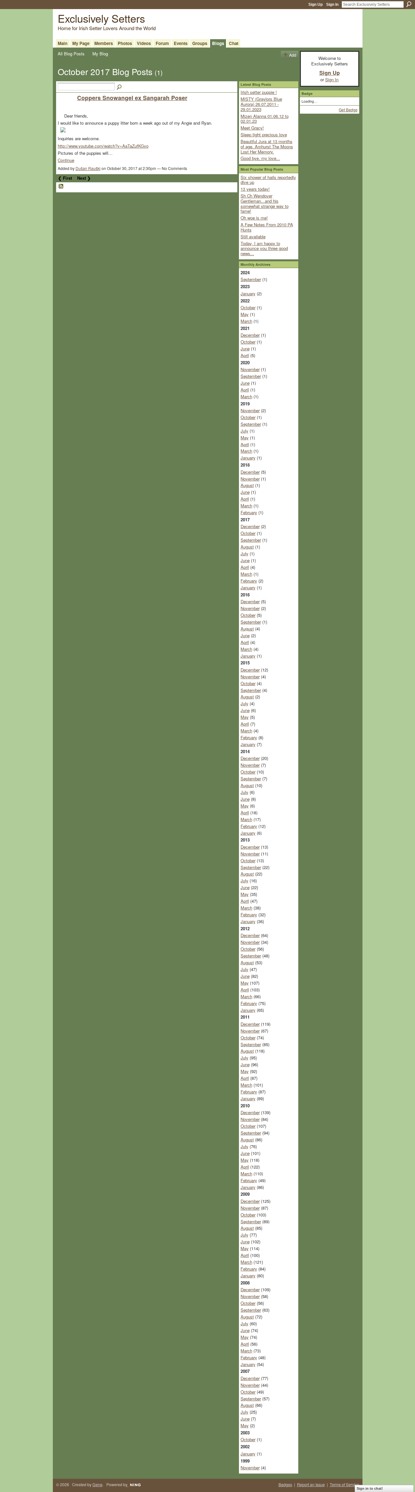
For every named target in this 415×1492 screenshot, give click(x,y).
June (245, 348)
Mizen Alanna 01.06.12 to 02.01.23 (265, 118)
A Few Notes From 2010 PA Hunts (267, 227)
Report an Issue (311, 1484)
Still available (253, 236)
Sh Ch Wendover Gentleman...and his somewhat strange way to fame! (265, 203)
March (246, 321)
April (245, 355)
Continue (66, 160)
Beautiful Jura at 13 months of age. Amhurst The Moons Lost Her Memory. (267, 146)
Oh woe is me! (254, 218)
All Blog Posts (71, 54)
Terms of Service (344, 1484)
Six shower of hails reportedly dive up (268, 180)
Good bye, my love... (260, 158)
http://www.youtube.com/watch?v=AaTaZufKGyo (103, 146)
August (247, 485)
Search (408, 4)
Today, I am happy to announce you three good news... (264, 248)
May (245, 314)
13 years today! (255, 189)
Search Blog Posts (120, 87)
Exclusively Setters (101, 18)
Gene (97, 1484)
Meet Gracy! (252, 128)
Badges (285, 1484)
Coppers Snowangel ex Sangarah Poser (132, 98)
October (248, 307)
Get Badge (348, 109)
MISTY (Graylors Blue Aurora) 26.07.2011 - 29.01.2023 (261, 104)
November (250, 369)
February (249, 512)
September (251, 279)
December (250, 335)
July (244, 431)
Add (292, 55)
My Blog (100, 54)
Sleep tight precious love (264, 134)
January (248, 293)
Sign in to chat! (370, 1488)
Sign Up (315, 4)
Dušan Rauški (88, 168)
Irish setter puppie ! (259, 92)
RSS (61, 186)
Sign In (332, 4)
